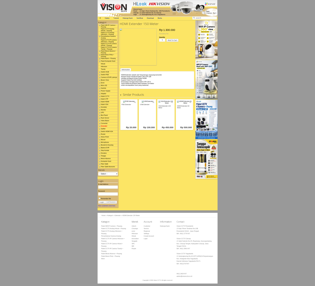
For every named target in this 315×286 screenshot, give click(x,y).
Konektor (104, 107)
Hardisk (103, 88)
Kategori (110, 215)
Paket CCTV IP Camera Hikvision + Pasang (109, 41)
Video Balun (105, 121)
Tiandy (103, 69)
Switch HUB (105, 72)
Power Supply (105, 91)
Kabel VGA (104, 104)
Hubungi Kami (128, 18)
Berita (160, 18)
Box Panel (104, 115)
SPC (133, 244)
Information (126, 70)
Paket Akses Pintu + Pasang (107, 55)
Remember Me (106, 199)
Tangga (103, 156)
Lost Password (111, 202)
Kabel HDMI (105, 102)
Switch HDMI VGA (107, 131)
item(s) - (211, 12)
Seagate (134, 241)
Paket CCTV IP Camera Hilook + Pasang (109, 44)
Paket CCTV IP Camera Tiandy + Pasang (109, 48)
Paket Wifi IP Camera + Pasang (108, 26)
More (103, 259)
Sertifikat (140, 18)
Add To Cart (172, 40)
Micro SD (104, 85)
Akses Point (105, 137)
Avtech (134, 226)
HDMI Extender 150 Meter (131, 215)
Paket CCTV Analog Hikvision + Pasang (107, 33)
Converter (104, 123)
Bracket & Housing (107, 145)
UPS (102, 112)
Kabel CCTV (105, 96)
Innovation (135, 239)
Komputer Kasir (106, 161)
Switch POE (105, 75)
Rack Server (105, 118)
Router (103, 134)
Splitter (103, 129)
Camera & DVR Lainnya (109, 77)
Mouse (103, 139)
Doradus (104, 153)
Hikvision (104, 66)
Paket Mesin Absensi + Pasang (108, 52)
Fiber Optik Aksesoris (108, 167)
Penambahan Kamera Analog (108, 37)
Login (102, 202)
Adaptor (103, 93)
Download (150, 18)
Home (104, 215)
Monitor (103, 110)
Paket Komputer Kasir (108, 61)
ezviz (133, 231)
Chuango (135, 228)
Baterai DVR (105, 148)
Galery (107, 18)
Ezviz (102, 83)
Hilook (103, 64)
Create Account (149, 236)
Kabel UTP (104, 99)
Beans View (105, 80)
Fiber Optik (104, 164)
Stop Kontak (105, 150)
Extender (104, 126)
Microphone (105, 142)
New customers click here (106, 206)
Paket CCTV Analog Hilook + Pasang (107, 29)
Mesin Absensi (106, 158)
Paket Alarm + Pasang (108, 58)
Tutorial (116, 18)
